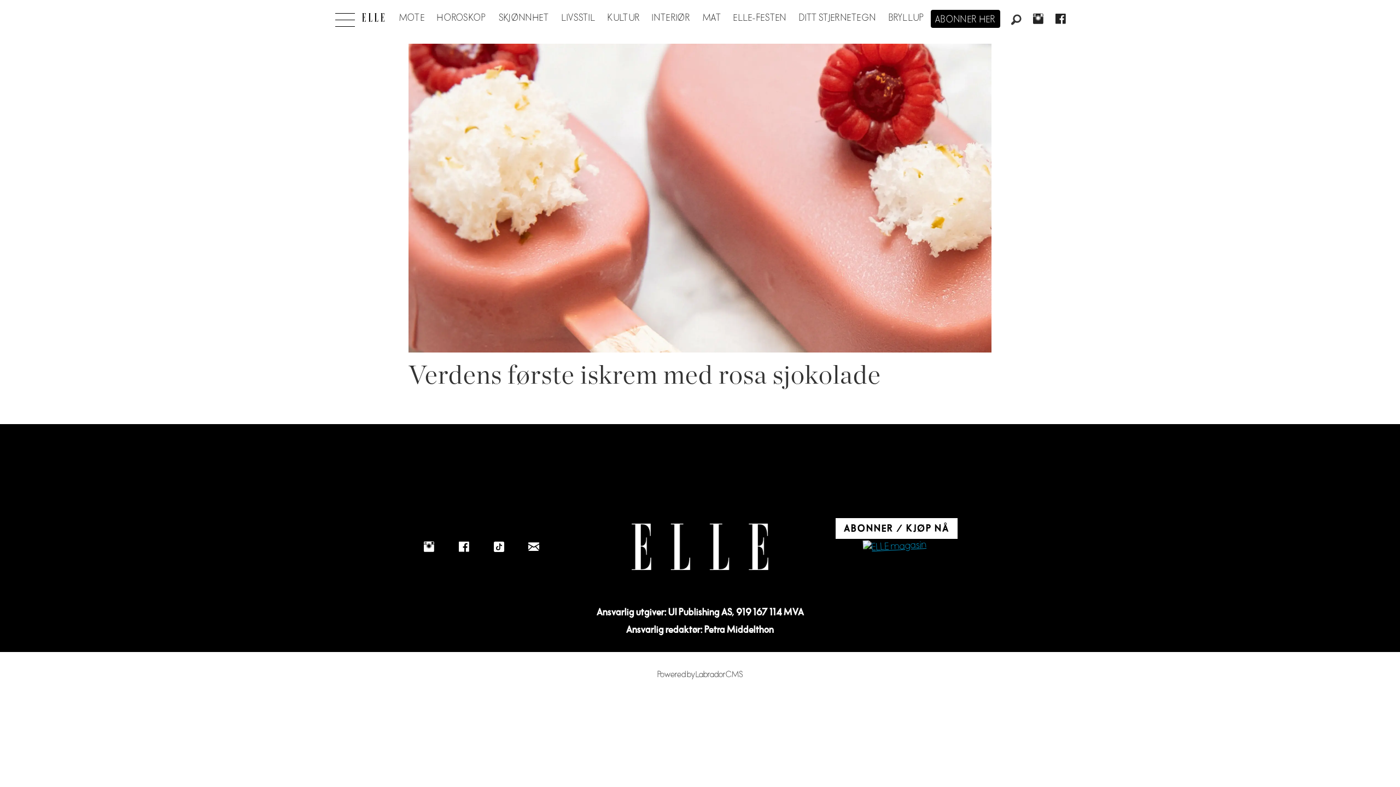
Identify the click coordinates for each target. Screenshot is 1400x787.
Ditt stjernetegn (837, 18)
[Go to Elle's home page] (700, 547)
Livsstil (579, 18)
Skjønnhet (524, 18)
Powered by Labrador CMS (700, 674)
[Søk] (1016, 20)
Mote (412, 18)
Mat (712, 18)
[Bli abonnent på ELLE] (894, 547)
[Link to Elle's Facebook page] (464, 547)
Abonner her (965, 19)
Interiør (671, 18)
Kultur (624, 18)
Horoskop (461, 18)
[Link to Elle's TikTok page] (499, 547)
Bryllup (907, 18)
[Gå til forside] (373, 17)
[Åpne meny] (345, 17)
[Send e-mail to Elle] (534, 547)
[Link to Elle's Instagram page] (429, 547)
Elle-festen (759, 18)
